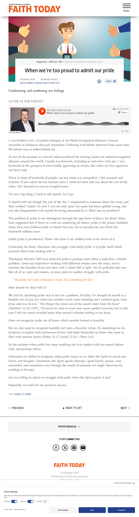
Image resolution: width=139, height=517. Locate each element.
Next (124, 408)
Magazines (41, 61)
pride (28, 394)
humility (19, 394)
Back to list (74, 407)
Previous (18, 408)
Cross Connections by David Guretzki (39, 83)
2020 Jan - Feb (55, 61)
